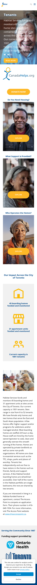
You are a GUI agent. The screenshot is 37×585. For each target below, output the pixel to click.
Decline (18, 579)
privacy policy (24, 569)
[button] (4, 54)
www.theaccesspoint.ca (15, 514)
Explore (18, 138)
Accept (18, 574)
